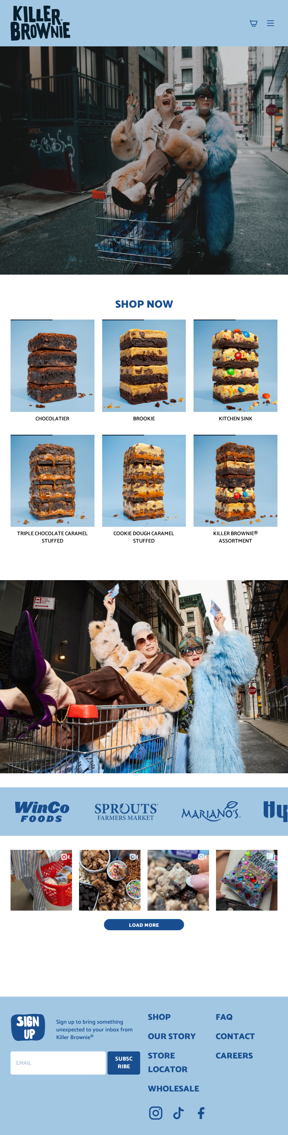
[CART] (254, 23)
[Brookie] (144, 366)
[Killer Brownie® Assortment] (235, 481)
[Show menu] (270, 23)
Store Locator (168, 1063)
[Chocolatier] (52, 366)
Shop (159, 1017)
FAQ (224, 1017)
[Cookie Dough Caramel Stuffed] (144, 481)
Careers (234, 1056)
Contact (235, 1037)
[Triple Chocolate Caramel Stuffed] (52, 481)
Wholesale (173, 1089)
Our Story (172, 1037)
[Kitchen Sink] (235, 366)
